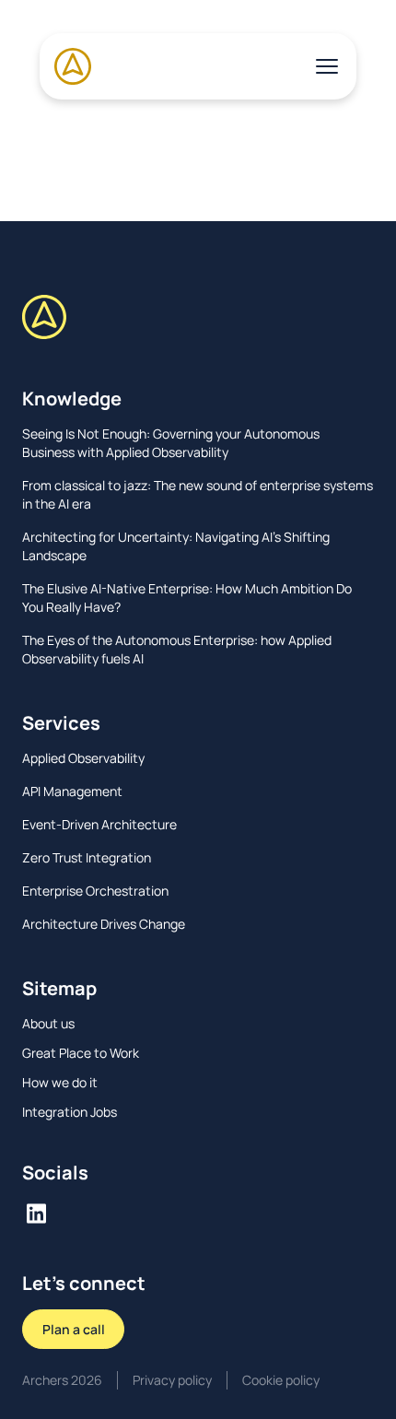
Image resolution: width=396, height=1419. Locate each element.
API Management (72, 791)
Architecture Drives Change (103, 923)
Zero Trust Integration (86, 857)
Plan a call (73, 1329)
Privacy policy (172, 1380)
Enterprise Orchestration (95, 890)
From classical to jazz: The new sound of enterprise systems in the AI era (197, 494)
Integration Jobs (69, 1111)
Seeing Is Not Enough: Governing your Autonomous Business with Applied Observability (171, 443)
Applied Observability (83, 758)
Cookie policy (281, 1380)
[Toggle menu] (327, 66)
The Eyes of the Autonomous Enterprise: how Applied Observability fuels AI (177, 649)
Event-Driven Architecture (99, 824)
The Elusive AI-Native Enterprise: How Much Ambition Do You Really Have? (187, 598)
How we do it (60, 1082)
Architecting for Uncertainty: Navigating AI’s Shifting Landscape (176, 546)
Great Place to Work (80, 1052)
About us (48, 1023)
